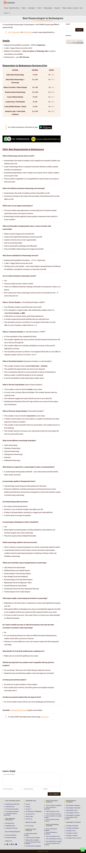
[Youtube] (16, 844)
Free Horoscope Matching (12, 811)
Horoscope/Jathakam (10, 835)
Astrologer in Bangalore (72, 825)
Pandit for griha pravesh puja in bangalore (32, 842)
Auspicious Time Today (11, 828)
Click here (45, 717)
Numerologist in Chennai (72, 812)
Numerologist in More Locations (70, 817)
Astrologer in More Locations (73, 838)
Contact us (28, 809)
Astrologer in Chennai (71, 833)
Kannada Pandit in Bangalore (33, 846)
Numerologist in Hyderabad (73, 808)
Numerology (79, 40)
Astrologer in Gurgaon (71, 835)
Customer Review (30, 814)
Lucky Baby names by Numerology (10, 814)
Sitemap (28, 806)
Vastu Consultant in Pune (52, 811)
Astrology (69, 40)
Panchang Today (9, 823)
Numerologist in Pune (71, 810)
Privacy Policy (29, 816)
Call (9, 32)
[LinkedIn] (11, 844)
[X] (5, 844)
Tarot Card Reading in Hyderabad (50, 833)
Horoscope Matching (10, 837)
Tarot (68, 42)
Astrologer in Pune (71, 830)
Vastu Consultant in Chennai (53, 814)
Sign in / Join (78, 8)
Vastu (73, 40)
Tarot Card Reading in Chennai (54, 838)
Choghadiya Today (10, 825)
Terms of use (29, 819)
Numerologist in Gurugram (73, 815)
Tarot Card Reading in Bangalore (50, 829)
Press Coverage (29, 825)
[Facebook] (7, 844)
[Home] (34, 20)
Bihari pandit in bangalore (32, 840)
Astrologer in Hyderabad (72, 828)
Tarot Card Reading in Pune (53, 836)
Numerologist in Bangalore (73, 805)
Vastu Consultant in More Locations (51, 820)
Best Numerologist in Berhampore (44, 20)
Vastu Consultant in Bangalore (54, 805)
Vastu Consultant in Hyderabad (50, 808)
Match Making (79, 42)
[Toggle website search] (9, 13)
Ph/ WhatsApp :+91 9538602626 (33, 811)
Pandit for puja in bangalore (33, 837)
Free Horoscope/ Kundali (11, 809)
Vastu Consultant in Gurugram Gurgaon (53, 816)
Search (79, 29)
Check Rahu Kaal (9, 806)
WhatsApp (15, 32)
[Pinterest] (13, 844)
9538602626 (27, 32)
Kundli (73, 42)
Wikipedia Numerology (18, 710)
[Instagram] (9, 844)
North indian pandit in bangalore (30, 834)
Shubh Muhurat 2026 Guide (12, 804)
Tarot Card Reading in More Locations (52, 844)
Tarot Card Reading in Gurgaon (54, 841)
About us (28, 804)
